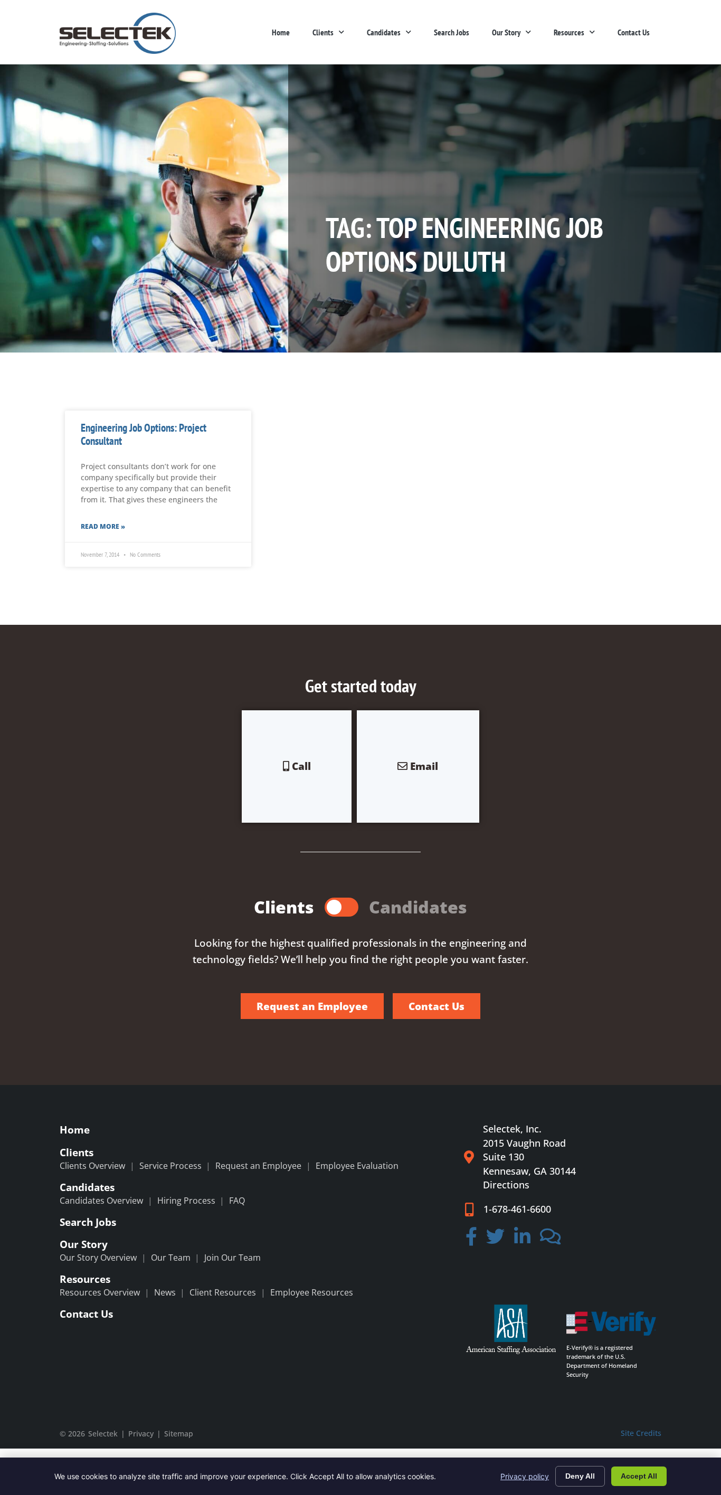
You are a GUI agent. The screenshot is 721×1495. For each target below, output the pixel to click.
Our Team (171, 1257)
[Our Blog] (550, 1240)
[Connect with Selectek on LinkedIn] (522, 1240)
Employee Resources (311, 1292)
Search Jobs (451, 32)
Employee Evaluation (357, 1166)
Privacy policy (524, 1476)
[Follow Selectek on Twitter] (496, 1240)
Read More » (103, 526)
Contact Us (634, 32)
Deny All (580, 1476)
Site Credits (641, 1433)
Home (281, 32)
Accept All (639, 1476)
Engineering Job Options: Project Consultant (143, 434)
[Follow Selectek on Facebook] (471, 1240)
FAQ (237, 1200)
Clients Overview (92, 1166)
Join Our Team (232, 1257)
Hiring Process (186, 1200)
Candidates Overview (101, 1200)
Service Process (170, 1166)
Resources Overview (100, 1292)
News (165, 1292)
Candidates (384, 32)
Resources (569, 32)
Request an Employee (258, 1166)
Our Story (506, 32)
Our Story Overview (98, 1257)
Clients (323, 32)
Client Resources (222, 1292)
